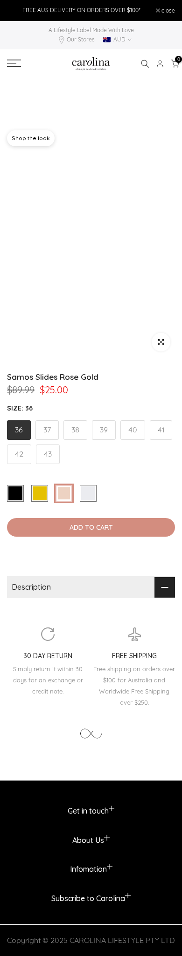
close (167, 10)
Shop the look (31, 138)
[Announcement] (81, 10)
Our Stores (81, 39)
